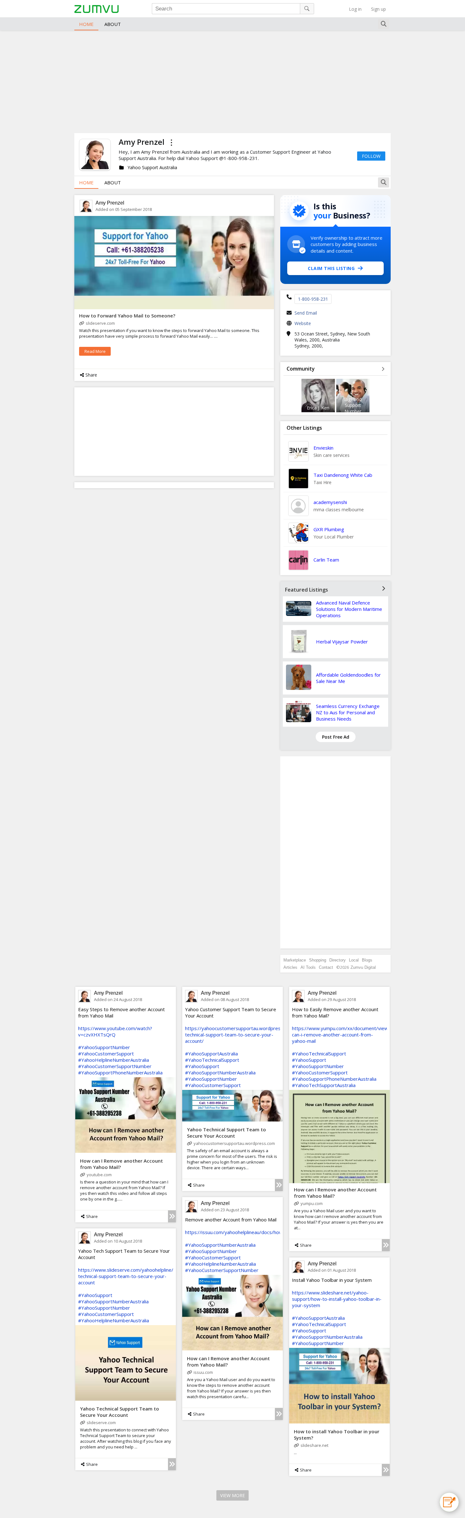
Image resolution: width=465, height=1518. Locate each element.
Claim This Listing (331, 268)
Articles (290, 967)
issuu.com (203, 1372)
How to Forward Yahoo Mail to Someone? (127, 315)
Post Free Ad (335, 737)
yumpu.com (312, 1203)
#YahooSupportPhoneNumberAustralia (120, 1072)
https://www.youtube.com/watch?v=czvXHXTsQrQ (115, 1031)
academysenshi (330, 502)
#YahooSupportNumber (104, 1047)
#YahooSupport (202, 1066)
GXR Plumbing (328, 529)
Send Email (305, 313)
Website (302, 323)
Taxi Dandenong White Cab (342, 475)
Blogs (367, 960)
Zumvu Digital (363, 967)
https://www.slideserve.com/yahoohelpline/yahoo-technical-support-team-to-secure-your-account (133, 1276)
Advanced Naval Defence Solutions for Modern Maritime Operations (349, 608)
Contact (326, 967)
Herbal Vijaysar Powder (342, 641)
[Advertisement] (232, 81)
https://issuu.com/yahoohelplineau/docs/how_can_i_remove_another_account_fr (272, 1232)
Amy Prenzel (110, 203)
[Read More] (172, 1216)
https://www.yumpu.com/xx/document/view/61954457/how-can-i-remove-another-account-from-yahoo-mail (359, 1034)
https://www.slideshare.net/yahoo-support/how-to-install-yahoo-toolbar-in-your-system (336, 1298)
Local (354, 960)
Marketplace (294, 960)
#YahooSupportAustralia (211, 1053)
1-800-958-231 (313, 299)
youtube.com (99, 1174)
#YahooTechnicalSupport (212, 1060)
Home (86, 24)
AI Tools (308, 967)
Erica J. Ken (318, 408)
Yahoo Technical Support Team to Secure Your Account (226, 1132)
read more (95, 351)
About (112, 24)
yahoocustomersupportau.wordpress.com (234, 1143)
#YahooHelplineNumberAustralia (113, 1060)
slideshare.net (314, 1445)
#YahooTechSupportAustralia (324, 1085)
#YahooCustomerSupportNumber (115, 1066)
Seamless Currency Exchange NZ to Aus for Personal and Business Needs (348, 712)
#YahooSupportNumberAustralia (220, 1072)
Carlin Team (326, 559)
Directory (337, 960)
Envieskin (323, 448)
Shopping (317, 960)
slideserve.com (100, 323)
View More (232, 1495)
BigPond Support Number (353, 405)
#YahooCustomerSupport (106, 1053)
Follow (371, 156)
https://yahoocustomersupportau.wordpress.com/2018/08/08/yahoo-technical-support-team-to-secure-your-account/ (262, 1034)
